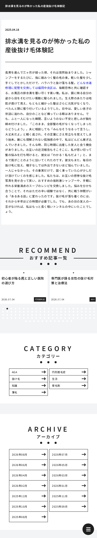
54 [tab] (32, 315)
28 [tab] (19, 312)
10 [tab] (40, 308)
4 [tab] (15, 308)
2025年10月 (19, 506)
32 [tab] (36, 312)
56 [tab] (40, 315)
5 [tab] (19, 308)
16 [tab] (65, 308)
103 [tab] (67, 321)
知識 (14, 385)
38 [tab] (61, 312)
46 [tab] (94, 312)
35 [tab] (48, 312)
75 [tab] (24, 318)
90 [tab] (86, 318)
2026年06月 (19, 465)
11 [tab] (44, 308)
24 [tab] (3, 312)
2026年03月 (60, 475)
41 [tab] (73, 312)
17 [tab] (69, 308)
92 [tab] (94, 318)
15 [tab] (61, 308)
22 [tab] (90, 308)
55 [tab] (36, 315)
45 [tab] (90, 312)
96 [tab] (38, 321)
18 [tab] (73, 308)
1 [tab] (3, 308)
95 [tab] (34, 321)
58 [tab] (48, 315)
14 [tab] (57, 308)
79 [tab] (40, 318)
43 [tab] (82, 312)
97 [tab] (42, 321)
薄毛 (14, 392)
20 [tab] (82, 308)
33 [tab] (40, 312)
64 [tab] (73, 315)
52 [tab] (24, 315)
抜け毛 (16, 379)
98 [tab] (46, 321)
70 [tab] (3, 318)
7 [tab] (28, 308)
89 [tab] (82, 318)
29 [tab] (24, 312)
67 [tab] (86, 315)
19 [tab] (77, 308)
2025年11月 (60, 496)
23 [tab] (94, 308)
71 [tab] (7, 318)
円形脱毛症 (59, 372)
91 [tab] (90, 318)
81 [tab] (48, 318)
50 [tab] (15, 315)
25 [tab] (7, 312)
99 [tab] (50, 321)
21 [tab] (86, 308)
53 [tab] (28, 315)
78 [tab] (36, 318)
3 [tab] (11, 308)
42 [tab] (77, 312)
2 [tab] (7, 308)
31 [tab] (32, 312)
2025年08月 (19, 517)
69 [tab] (94, 315)
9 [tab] (36, 308)
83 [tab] (57, 318)
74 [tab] (19, 318)
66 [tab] (82, 315)
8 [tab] (32, 308)
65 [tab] (77, 315)
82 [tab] (53, 318)
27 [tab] (15, 312)
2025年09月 (60, 506)
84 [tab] (61, 318)
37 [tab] (57, 312)
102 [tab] (63, 321)
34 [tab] (44, 312)
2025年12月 (19, 496)
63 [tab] (69, 315)
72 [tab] (11, 318)
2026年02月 (19, 486)
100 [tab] (55, 321)
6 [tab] (24, 308)
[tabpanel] (24, 287)
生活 (54, 379)
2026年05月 (60, 465)
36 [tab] (53, 312)
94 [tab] (30, 321)
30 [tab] (28, 312)
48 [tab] (7, 315)
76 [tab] (28, 318)
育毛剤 (56, 385)
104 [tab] (71, 321)
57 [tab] (44, 315)
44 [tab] (86, 312)
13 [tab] (53, 308)
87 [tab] (73, 318)
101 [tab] (59, 321)
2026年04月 (19, 475)
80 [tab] (44, 318)
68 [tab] (90, 315)
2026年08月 (19, 454)
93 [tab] (26, 321)
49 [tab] (11, 315)
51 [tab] (19, 315)
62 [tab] (65, 315)
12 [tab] (48, 308)
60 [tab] (57, 315)
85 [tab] (65, 318)
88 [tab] (77, 318)
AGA (14, 372)
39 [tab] (65, 312)
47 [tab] (3, 315)
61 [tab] (61, 315)
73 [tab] (15, 318)
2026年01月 (60, 486)
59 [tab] (53, 315)
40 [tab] (69, 312)
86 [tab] (69, 318)
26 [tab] (11, 312)
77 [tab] (32, 318)
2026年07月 (60, 454)
